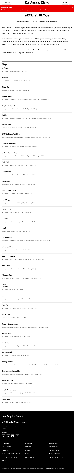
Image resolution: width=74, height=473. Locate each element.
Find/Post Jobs (6, 446)
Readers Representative (10, 324)
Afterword (5, 77)
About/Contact (53, 443)
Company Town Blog (9, 143)
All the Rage (6, 87)
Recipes (27, 450)
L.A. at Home (6, 209)
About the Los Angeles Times (48, 21)
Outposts (5, 296)
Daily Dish (5, 162)
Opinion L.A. (6, 286)
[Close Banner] (72, 7)
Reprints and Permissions (56, 457)
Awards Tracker (7, 96)
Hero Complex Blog (9, 190)
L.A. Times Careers (54, 450)
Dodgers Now (6, 171)
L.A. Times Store (30, 457)
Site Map (4, 428)
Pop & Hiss (6, 314)
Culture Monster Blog (9, 153)
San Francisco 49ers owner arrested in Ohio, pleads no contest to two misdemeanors (26, 10)
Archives (34, 21)
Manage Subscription (55, 453)
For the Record (53, 446)
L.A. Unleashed (7, 237)
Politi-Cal (5, 305)
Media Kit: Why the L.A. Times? (11, 453)
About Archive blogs (23, 21)
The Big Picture (7, 361)
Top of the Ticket (8, 380)
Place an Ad (5, 450)
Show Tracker (6, 333)
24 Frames (5, 68)
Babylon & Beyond (8, 106)
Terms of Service (22, 468)
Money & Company (9, 256)
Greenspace (6, 181)
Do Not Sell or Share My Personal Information (54, 468)
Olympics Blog (7, 275)
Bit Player (5, 115)
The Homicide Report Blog (11, 371)
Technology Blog (7, 352)
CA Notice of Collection (38, 468)
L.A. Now (5, 228)
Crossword (28, 443)
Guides (27, 453)
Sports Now (6, 343)
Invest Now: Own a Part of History (9, 459)
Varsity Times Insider (9, 390)
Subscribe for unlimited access (10, 426)
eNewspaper (5, 443)
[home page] (37, 2)
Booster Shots (6, 124)
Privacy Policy (30, 468)
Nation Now (6, 266)
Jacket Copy (6, 200)
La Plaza (4, 219)
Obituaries (28, 446)
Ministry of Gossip (8, 247)
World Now (6, 399)
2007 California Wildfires (11, 134)
